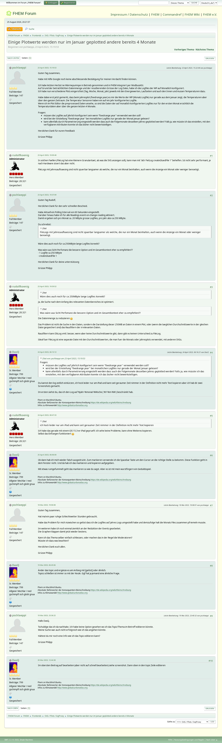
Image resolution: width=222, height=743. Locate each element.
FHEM (155, 14)
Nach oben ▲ (212, 739)
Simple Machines (26, 740)
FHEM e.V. (210, 14)
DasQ (15, 352)
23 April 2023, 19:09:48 (47, 155)
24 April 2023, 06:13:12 (47, 352)
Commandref (172, 14)
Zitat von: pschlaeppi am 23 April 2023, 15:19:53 (63, 358)
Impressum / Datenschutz (129, 14)
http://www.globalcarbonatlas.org (72, 405)
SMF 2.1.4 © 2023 (11, 740)
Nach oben (12, 708)
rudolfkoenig (20, 155)
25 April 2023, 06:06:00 (47, 454)
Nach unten (13, 58)
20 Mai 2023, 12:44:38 (47, 660)
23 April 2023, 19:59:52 (47, 286)
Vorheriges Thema (184, 49)
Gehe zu (171, 721)
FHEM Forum (24, 13)
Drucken (210, 58)
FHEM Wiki (192, 14)
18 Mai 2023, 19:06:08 (47, 505)
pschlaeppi (19, 67)
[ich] (10, 388)
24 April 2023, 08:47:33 (47, 415)
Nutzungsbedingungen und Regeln (189, 739)
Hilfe (170, 739)
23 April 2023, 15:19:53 (47, 67)
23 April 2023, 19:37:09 (47, 195)
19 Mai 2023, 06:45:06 (47, 565)
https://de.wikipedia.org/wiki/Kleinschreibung (111, 402)
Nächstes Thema (205, 49)
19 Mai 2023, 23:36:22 (47, 615)
